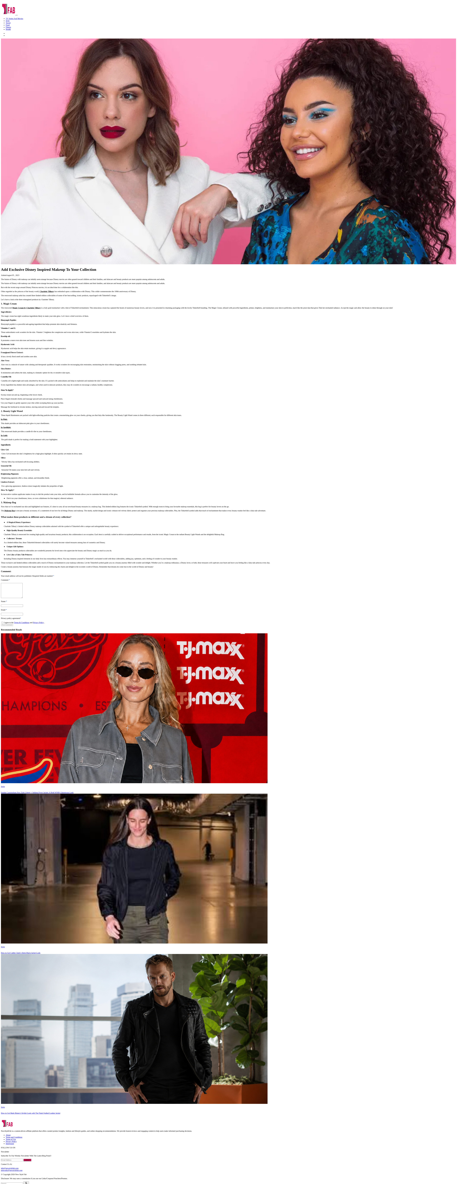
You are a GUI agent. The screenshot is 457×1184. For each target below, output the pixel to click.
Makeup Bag (9, 511)
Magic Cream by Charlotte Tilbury (26, 308)
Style (8, 21)
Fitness (8, 27)
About (8, 1135)
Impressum (10, 1144)
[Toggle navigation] (17, 15)
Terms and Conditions (14, 1137)
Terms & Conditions (21, 623)
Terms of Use (11, 1139)
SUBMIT (27, 1160)
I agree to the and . (24, 623)
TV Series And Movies (14, 19)
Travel (8, 23)
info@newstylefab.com (9, 1168)
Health (8, 29)
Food (8, 25)
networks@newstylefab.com (11, 1170)
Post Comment (7, 625)
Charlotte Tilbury (47, 291)
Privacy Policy (38, 623)
